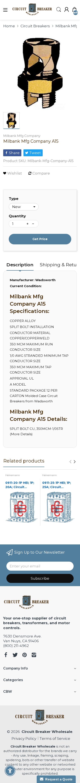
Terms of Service (54, 738)
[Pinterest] (24, 655)
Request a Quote (58, 779)
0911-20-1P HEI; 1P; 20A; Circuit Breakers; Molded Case (19, 485)
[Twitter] (15, 655)
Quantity (17, 216)
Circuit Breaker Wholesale (47, 731)
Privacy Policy (23, 738)
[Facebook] (5, 655)
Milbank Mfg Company (21, 136)
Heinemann (12, 475)
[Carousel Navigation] (72, 461)
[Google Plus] (33, 655)
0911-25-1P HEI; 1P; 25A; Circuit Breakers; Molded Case (56, 485)
